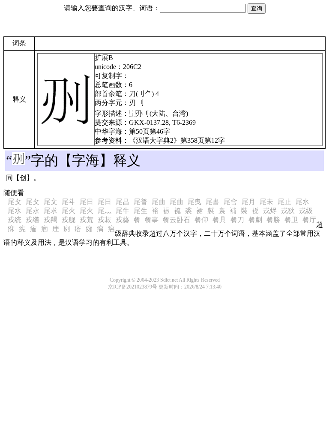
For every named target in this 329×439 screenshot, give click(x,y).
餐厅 (309, 219)
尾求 (50, 210)
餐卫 (291, 219)
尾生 (140, 210)
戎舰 (68, 219)
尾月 (248, 201)
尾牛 (122, 210)
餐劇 (255, 219)
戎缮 (32, 219)
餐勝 (273, 219)
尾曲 (158, 201)
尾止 (284, 201)
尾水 (302, 201)
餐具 (219, 219)
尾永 (32, 210)
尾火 (68, 210)
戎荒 (86, 219)
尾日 (86, 201)
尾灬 (104, 210)
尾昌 (122, 201)
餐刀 (237, 219)
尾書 (212, 201)
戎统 (14, 219)
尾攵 (14, 201)
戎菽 (104, 219)
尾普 (140, 201)
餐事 (152, 219)
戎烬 (270, 210)
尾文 (50, 201)
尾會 (230, 201)
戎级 (306, 210)
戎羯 (50, 219)
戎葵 (122, 219)
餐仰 (201, 219)
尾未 (266, 201)
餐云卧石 (176, 219)
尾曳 (194, 201)
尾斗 (68, 201)
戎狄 (288, 210)
